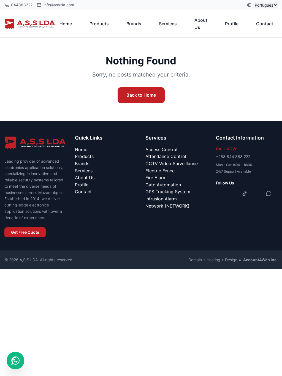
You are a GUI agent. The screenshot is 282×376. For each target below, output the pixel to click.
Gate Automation (163, 184)
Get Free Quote (25, 232)
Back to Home (141, 95)
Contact (264, 23)
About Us (200, 23)
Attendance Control (165, 156)
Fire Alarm (156, 177)
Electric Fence (160, 170)
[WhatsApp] (268, 193)
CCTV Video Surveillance (171, 163)
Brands (133, 23)
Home (65, 23)
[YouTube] (256, 193)
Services (168, 23)
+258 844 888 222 (233, 156)
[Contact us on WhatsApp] (15, 360)
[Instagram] (232, 193)
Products (99, 23)
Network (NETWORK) (167, 206)
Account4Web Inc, (260, 259)
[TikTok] (244, 193)
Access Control (161, 149)
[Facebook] (220, 193)
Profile (231, 23)
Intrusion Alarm (161, 198)
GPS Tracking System (167, 191)
